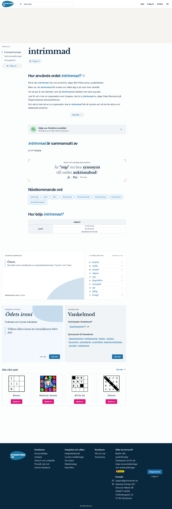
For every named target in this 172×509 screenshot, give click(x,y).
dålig (95, 291)
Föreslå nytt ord (41, 464)
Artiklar (160, 4)
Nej (75, 177)
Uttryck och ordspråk (44, 460)
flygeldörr (97, 280)
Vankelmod (81, 314)
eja (93, 287)
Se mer (119, 369)
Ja (68, 177)
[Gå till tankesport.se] (126, 471)
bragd (95, 295)
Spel (142, 4)
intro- (55, 197)
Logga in (154, 476)
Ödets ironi (18, 314)
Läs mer (54, 357)
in (29, 150)
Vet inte (83, 177)
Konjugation (9, 60)
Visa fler (75, 115)
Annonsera (100, 457)
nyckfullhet (97, 342)
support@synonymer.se (126, 480)
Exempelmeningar (12, 52)
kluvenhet (73, 342)
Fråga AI (150, 4)
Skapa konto (154, 472)
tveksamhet (83, 345)
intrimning (34, 197)
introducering (100, 197)
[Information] (84, 76)
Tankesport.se (122, 460)
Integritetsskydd (72, 453)
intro (45, 197)
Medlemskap (71, 464)
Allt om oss (100, 453)
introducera (67, 197)
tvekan (102, 338)
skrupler (73, 345)
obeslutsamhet (77, 326)
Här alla (43, 357)
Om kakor (69, 460)
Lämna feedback (42, 467)
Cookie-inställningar (74, 457)
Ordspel (38, 457)
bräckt (95, 262)
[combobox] (48, 4)
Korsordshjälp (40, 453)
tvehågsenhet (90, 338)
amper (95, 269)
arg (94, 276)
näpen (95, 273)
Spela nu (16, 401)
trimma (38, 150)
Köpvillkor (69, 467)
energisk (96, 284)
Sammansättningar (13, 56)
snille (95, 266)
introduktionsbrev (37, 202)
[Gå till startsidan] (8, 4)
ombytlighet (85, 342)
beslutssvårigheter (113, 342)
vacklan (110, 338)
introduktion (116, 197)
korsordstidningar (129, 464)
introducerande (83, 197)
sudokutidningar (127, 467)
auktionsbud (84, 172)
